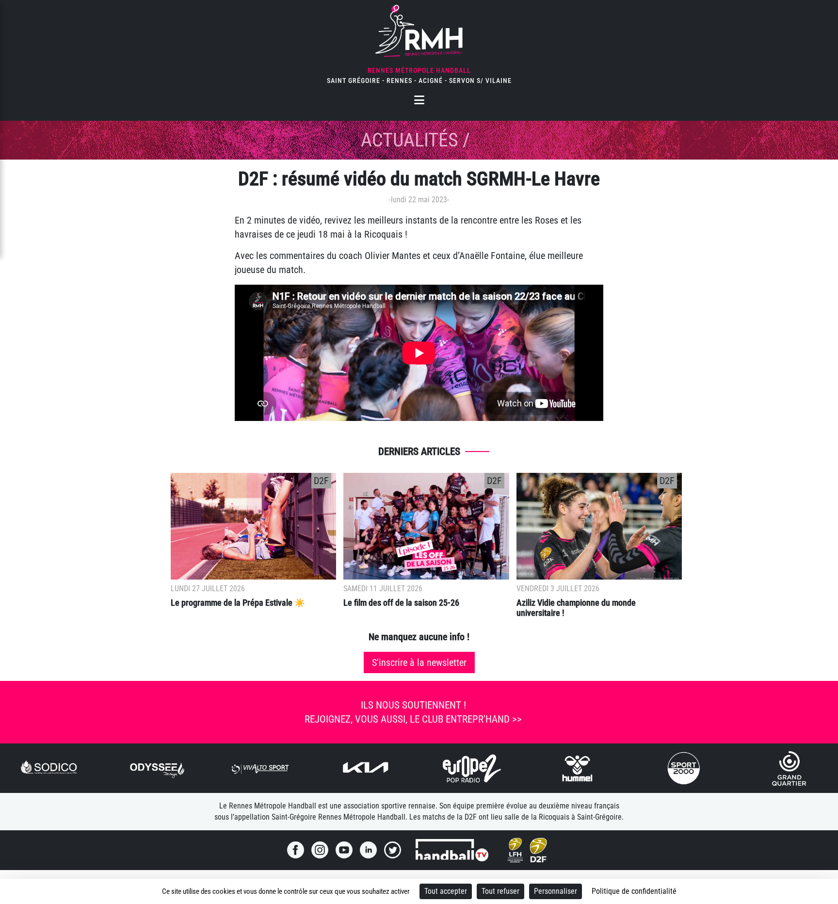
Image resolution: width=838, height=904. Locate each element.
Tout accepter (445, 891)
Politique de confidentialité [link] (634, 891)
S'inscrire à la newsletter (419, 662)
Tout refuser (500, 891)
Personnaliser (555, 891)
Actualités (409, 140)
